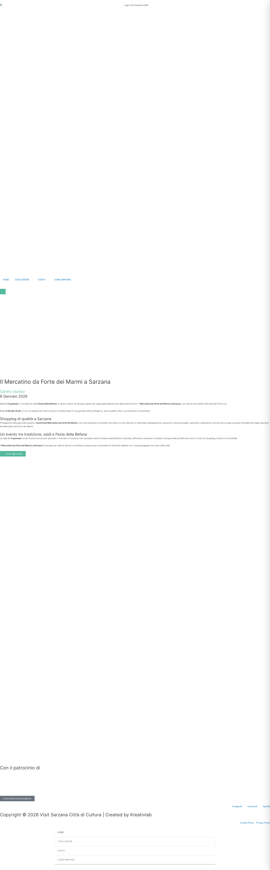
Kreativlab (141, 814)
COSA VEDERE (22, 279)
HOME (6, 279)
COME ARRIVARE (62, 279)
